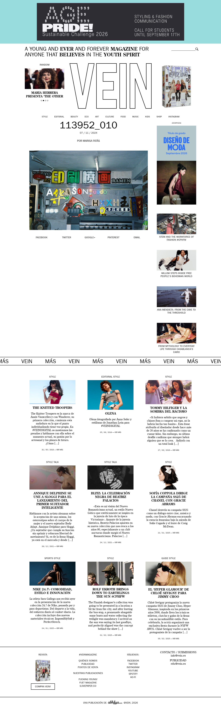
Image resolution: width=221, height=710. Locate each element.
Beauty (74, 117)
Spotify (133, 674)
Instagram (173, 117)
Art (97, 117)
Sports (48, 558)
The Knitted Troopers (52, 408)
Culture (109, 117)
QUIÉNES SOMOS (88, 661)
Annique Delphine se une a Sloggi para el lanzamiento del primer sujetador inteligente (52, 501)
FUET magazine (88, 683)
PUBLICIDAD (87, 664)
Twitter (133, 664)
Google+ (5, 708)
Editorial (59, 117)
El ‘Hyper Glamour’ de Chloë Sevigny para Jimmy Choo (168, 593)
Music (135, 117)
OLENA (110, 413)
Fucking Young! (88, 679)
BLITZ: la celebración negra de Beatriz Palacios (110, 497)
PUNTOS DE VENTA (88, 667)
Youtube (133, 671)
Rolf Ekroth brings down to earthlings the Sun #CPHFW (110, 593)
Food (123, 117)
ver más (59, 450)
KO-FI (133, 677)
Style (45, 117)
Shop (159, 117)
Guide (164, 558)
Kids (147, 117)
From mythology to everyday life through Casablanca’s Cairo (176, 349)
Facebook (133, 661)
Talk (56, 462)
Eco (87, 117)
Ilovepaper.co (88, 686)
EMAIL (137, 238)
